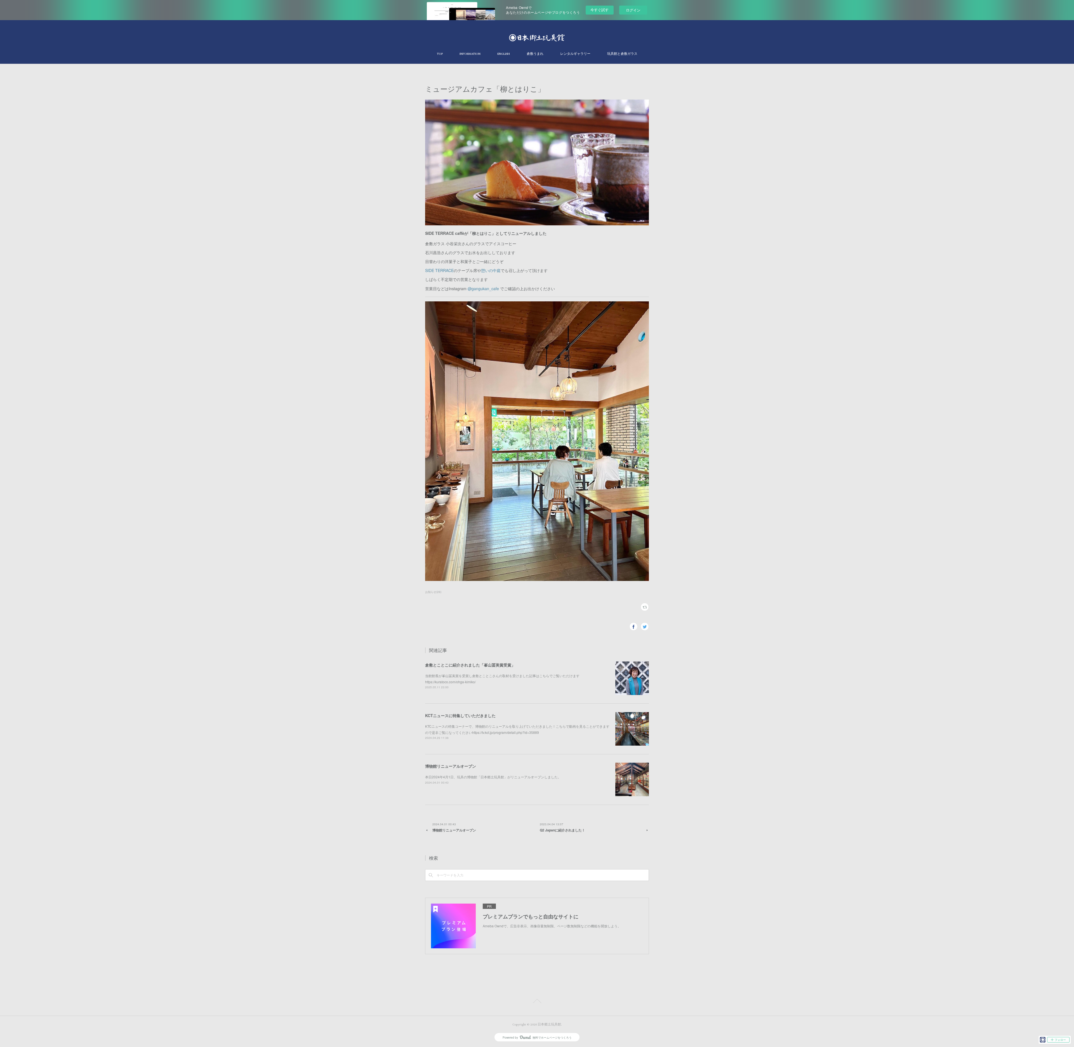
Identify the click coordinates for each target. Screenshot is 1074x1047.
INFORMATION (470, 54)
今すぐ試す (599, 9)
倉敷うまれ (535, 54)
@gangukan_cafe (483, 288)
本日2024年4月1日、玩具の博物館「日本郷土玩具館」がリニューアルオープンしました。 (493, 776)
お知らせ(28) (433, 592)
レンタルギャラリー (575, 54)
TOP (440, 54)
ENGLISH (503, 54)
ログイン (633, 10)
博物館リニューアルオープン (450, 766)
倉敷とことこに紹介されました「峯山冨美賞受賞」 (470, 665)
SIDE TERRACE (439, 270)
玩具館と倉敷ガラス (622, 54)
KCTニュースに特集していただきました (460, 715)
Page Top (537, 1002)
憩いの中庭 (491, 270)
